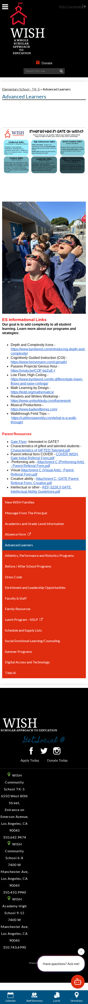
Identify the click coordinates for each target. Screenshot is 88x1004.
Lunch (56, 1000)
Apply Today (30, 760)
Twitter (44, 751)
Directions (77, 1000)
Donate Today (57, 760)
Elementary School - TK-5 (21, 89)
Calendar (10, 1000)
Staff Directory (34, 1000)
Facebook (31, 751)
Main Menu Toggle (5, 6)
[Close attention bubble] (81, 952)
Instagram (57, 751)
